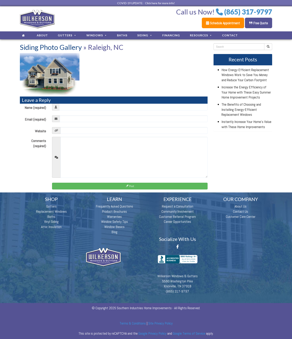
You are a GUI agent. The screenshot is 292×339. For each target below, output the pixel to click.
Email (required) (35, 119)
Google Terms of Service (189, 333)
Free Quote (260, 23)
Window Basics (114, 226)
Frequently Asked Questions (114, 206)
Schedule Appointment (224, 23)
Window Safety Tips (114, 221)
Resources (199, 35)
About (42, 35)
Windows (94, 35)
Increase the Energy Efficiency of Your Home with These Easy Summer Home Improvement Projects (246, 92)
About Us (241, 206)
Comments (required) (38, 143)
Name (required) (35, 107)
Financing (171, 35)
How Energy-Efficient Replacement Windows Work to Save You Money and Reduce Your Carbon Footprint (245, 75)
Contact (230, 35)
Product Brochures (114, 211)
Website (40, 131)
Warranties (114, 216)
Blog (114, 232)
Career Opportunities (177, 221)
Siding (142, 35)
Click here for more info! (160, 3)
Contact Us (240, 211)
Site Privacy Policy (160, 323)
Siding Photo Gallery (51, 47)
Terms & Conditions (133, 323)
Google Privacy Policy (152, 333)
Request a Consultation (177, 206)
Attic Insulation (51, 226)
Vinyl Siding (51, 221)
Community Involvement (177, 211)
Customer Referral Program (177, 216)
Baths (122, 35)
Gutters (65, 35)
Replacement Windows (51, 211)
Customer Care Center (240, 216)
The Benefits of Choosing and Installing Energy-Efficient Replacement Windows (241, 109)
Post (131, 186)
